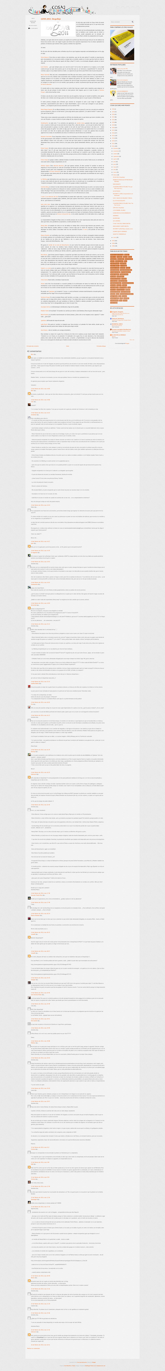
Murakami (124, 296)
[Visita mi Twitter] (118, 8)
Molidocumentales (119, 261)
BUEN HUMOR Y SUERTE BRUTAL (121, 226)
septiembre (116, 156)
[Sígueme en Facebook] (123, 8)
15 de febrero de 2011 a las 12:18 (40, 1186)
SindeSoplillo (44, 123)
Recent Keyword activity (115, 278)
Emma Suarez (44, 148)
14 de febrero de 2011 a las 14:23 (40, 413)
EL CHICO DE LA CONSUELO (119, 335)
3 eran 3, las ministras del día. (49, 196)
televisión (125, 300)
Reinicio (114, 336)
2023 (113, 114)
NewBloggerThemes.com (90, 1365)
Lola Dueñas (44, 67)
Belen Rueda (44, 314)
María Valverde (45, 74)
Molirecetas (113, 289)
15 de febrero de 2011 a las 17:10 (40, 1206)
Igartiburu (43, 320)
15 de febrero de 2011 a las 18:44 (40, 1276)
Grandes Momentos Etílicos (126, 270)
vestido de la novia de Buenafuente (59, 245)
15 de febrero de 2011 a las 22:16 (40, 1289)
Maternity (125, 257)
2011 (113, 146)
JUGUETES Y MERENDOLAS (119, 234)
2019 (113, 125)
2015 (113, 135)
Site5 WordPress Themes (69, 1365)
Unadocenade (123, 263)
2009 (113, 243)
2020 (113, 122)
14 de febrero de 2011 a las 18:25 (40, 932)
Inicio (67, 346)
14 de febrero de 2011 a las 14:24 (40, 505)
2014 (113, 138)
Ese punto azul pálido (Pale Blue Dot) (121, 329)
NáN (32, 1164)
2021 (113, 119)
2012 (113, 143)
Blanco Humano (35, 915)
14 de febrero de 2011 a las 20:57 (40, 1101)
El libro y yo (113, 257)
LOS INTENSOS (116, 191)
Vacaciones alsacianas (115, 292)
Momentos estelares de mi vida (117, 254)
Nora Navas (44, 254)
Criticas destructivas (115, 263)
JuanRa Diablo (35, 683)
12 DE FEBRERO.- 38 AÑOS (119, 210)
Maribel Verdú (45, 311)
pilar (32, 543)
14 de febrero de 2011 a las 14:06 (40, 400)
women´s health (114, 302)
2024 (113, 112)
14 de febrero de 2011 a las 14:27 (40, 541)
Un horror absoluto (54, 171)
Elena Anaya (44, 160)
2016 (113, 133)
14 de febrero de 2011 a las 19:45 (40, 993)
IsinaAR (33, 934)
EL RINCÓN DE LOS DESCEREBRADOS (122, 213)
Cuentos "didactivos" (115, 265)
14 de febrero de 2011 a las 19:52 (40, 1019)
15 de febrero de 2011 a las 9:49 (40, 1162)
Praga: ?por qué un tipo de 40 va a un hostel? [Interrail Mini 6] (120, 314)
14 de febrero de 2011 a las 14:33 (40, 561)
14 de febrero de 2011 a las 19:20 (40, 978)
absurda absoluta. (59, 165)
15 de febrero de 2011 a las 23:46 (40, 1313)
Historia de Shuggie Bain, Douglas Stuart (121, 320)
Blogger (127, 343)
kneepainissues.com (101, 1365)
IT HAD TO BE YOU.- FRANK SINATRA (121, 223)
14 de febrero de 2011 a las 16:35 (40, 772)
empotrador (126, 298)
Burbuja (33, 751)
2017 (113, 130)
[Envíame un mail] (128, 8)
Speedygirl (34, 1199)
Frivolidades (34, 25)
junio (114, 164)
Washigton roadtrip (115, 298)
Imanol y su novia (46, 268)
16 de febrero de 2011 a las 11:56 (40, 1330)
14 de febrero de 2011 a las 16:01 (40, 702)
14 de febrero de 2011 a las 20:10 (40, 1058)
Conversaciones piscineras (127, 283)
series (120, 300)
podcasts (112, 261)
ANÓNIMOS (116, 215)
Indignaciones (113, 259)
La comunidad (123, 265)
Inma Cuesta (44, 280)
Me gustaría (113, 276)
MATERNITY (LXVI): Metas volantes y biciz (123, 229)
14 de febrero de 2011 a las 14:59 (40, 603)
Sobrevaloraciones (120, 289)
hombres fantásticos (115, 270)
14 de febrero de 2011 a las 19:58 (40, 1028)
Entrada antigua (101, 346)
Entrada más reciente (33, 346)
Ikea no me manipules (122, 80)
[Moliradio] (132, 8)
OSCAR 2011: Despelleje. (119, 177)
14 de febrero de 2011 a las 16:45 (40, 805)
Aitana (43, 283)
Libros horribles (123, 287)
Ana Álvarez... (45, 330)
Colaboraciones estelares (116, 283)
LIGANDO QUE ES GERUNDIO (120, 231)
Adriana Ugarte (45, 165)
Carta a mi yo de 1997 (122, 68)
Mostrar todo (132, 339)
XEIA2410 (33, 605)
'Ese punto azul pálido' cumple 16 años (121, 331)
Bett (32, 354)
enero (114, 237)
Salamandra (34, 584)
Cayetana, (51, 291)
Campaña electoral (124, 274)
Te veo (85, 229)
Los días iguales (114, 281)
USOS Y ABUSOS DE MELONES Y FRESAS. (122, 198)
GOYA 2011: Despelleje (51, 19)
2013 (113, 141)
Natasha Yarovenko (46, 136)
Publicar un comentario (33, 1348)
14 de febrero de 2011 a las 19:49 (40, 1004)
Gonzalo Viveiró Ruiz (36, 895)
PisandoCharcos (120, 276)
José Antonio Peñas (36, 994)
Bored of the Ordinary (117, 325)
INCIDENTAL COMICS (117, 324)
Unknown (33, 774)
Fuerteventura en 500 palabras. (126, 294)
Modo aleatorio (121, 259)
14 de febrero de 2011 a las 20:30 (40, 1088)
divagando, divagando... (118, 312)
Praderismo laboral (123, 281)
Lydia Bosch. (44, 324)
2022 (113, 117)
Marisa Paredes (45, 235)
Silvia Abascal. (45, 57)
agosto (115, 159)
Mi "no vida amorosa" (125, 272)
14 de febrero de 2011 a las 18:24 (40, 913)
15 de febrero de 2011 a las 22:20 (40, 1304)
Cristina (33, 1149)
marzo (115, 172)
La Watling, (44, 179)
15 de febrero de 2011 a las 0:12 (40, 1147)
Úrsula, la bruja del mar (63, 214)
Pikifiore (33, 1043)
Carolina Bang (45, 187)
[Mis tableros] (137, 8)
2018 (113, 127)
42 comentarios (34, 28)
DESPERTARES (116, 218)
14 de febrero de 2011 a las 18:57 (40, 951)
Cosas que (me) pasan (82, 1362)
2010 (113, 240)
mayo (114, 167)
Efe (32, 704)
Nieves (33, 1278)
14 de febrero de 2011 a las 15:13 (40, 624)
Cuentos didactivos (114, 287)
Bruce (125, 261)
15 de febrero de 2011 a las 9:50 (40, 1177)
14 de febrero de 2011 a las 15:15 (40, 681)
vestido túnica (81, 123)
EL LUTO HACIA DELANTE (119, 200)
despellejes (122, 267)
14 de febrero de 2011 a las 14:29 (40, 550)
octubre (115, 153)
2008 (113, 246)
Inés (32, 401)
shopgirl (33, 979)
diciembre (115, 148)
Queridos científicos (115, 274)
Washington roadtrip (115, 267)
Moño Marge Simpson (47, 109)
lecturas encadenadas (125, 292)
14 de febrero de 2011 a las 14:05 (40, 388)
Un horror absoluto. (46, 84)
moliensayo (124, 278)
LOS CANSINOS (116, 221)
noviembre (116, 151)
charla (121, 298)
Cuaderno (124, 285)
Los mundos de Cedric (115, 272)
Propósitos (119, 285)
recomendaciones (128, 259)
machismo (113, 294)
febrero (115, 175)
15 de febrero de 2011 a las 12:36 (40, 1197)
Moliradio (128, 289)
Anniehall (33, 415)
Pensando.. (127, 254)
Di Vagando (34, 552)
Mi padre (128, 267)
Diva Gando (34, 1021)
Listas (129, 287)
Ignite (120, 296)
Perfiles (129, 257)
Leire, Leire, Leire (45, 204)
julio (114, 161)
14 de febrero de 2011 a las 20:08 (40, 1041)
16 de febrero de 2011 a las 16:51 (40, 1345)
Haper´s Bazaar (114, 296)
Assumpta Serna (45, 307)
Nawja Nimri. (44, 225)
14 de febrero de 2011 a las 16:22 (40, 715)
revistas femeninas (114, 300)
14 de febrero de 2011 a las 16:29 (40, 749)
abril (114, 169)
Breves (117, 294)
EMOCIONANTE (117, 184)
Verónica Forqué (45, 297)
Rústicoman (113, 285)
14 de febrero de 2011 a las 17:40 (40, 902)
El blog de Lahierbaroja (118, 318)
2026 (113, 109)
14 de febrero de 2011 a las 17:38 (40, 893)
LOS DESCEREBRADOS (122, 91)
